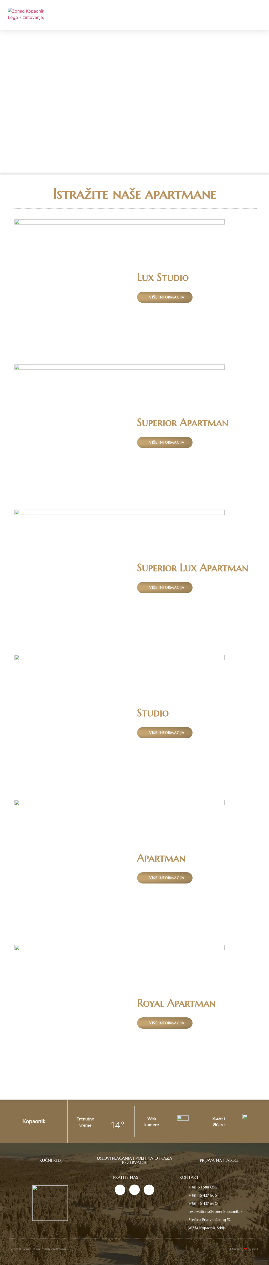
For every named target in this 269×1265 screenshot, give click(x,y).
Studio (153, 712)
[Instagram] (120, 1190)
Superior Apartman (182, 422)
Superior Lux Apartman (192, 567)
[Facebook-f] (134, 1190)
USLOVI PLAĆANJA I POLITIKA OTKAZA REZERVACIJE (134, 1160)
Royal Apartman (176, 1003)
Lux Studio (163, 277)
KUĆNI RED (50, 1160)
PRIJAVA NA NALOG (219, 1160)
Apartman (161, 857)
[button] (256, 14)
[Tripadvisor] (149, 1190)
